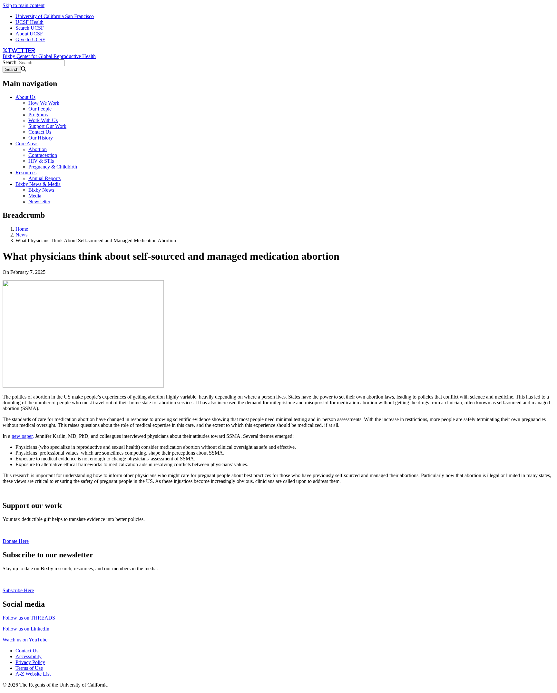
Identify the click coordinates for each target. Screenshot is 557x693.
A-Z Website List (33, 674)
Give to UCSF (30, 39)
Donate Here (16, 541)
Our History (40, 137)
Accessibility (28, 656)
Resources (25, 172)
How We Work (43, 103)
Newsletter (39, 201)
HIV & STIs (41, 161)
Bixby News (41, 190)
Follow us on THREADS (29, 618)
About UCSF (29, 33)
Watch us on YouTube (25, 639)
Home (21, 229)
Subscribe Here (18, 590)
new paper (22, 436)
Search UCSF (29, 28)
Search (9, 62)
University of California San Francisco (54, 16)
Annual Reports (44, 178)
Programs (38, 114)
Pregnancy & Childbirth (52, 166)
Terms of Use (29, 668)
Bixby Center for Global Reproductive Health (49, 56)
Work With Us (43, 120)
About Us (25, 97)
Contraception (42, 155)
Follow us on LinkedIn (26, 628)
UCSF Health (29, 22)
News (21, 234)
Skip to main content (23, 5)
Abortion (37, 149)
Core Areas (26, 143)
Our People (40, 108)
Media (34, 195)
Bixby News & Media (38, 184)
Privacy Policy (30, 662)
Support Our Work (47, 126)
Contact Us (39, 132)
